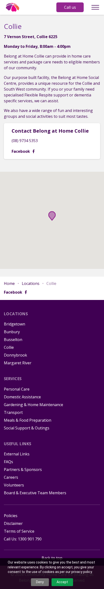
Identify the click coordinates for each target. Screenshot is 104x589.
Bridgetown (14, 324)
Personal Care (17, 389)
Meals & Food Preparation (27, 420)
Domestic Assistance (22, 397)
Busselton (13, 339)
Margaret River (17, 363)
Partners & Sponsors (23, 469)
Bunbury (12, 331)
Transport (13, 412)
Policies (10, 515)
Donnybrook (15, 355)
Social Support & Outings (26, 428)
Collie (9, 347)
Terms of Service (19, 531)
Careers (11, 477)
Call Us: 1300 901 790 (23, 539)
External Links (17, 454)
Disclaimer (13, 523)
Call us (70, 7)
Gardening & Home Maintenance (33, 404)
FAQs (8, 461)
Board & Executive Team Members (35, 492)
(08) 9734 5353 (25, 140)
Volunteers (14, 485)
